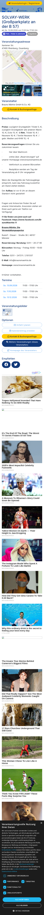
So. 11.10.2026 (9, 291)
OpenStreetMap (19, 83)
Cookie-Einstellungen (21, 869)
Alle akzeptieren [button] (22, 900)
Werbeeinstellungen (27, 864)
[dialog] (22, 867)
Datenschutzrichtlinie (9, 871)
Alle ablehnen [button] (22, 905)
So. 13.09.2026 (10, 285)
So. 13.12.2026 (10, 297)
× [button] (41, 823)
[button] (22, 910)
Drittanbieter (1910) (9, 850)
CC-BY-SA (38, 83)
